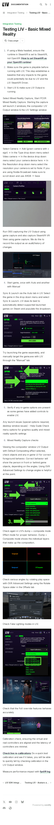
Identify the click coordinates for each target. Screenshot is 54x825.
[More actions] (50, 4)
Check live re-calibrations (17, 753)
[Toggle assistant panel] (46, 4)
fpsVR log (45, 771)
